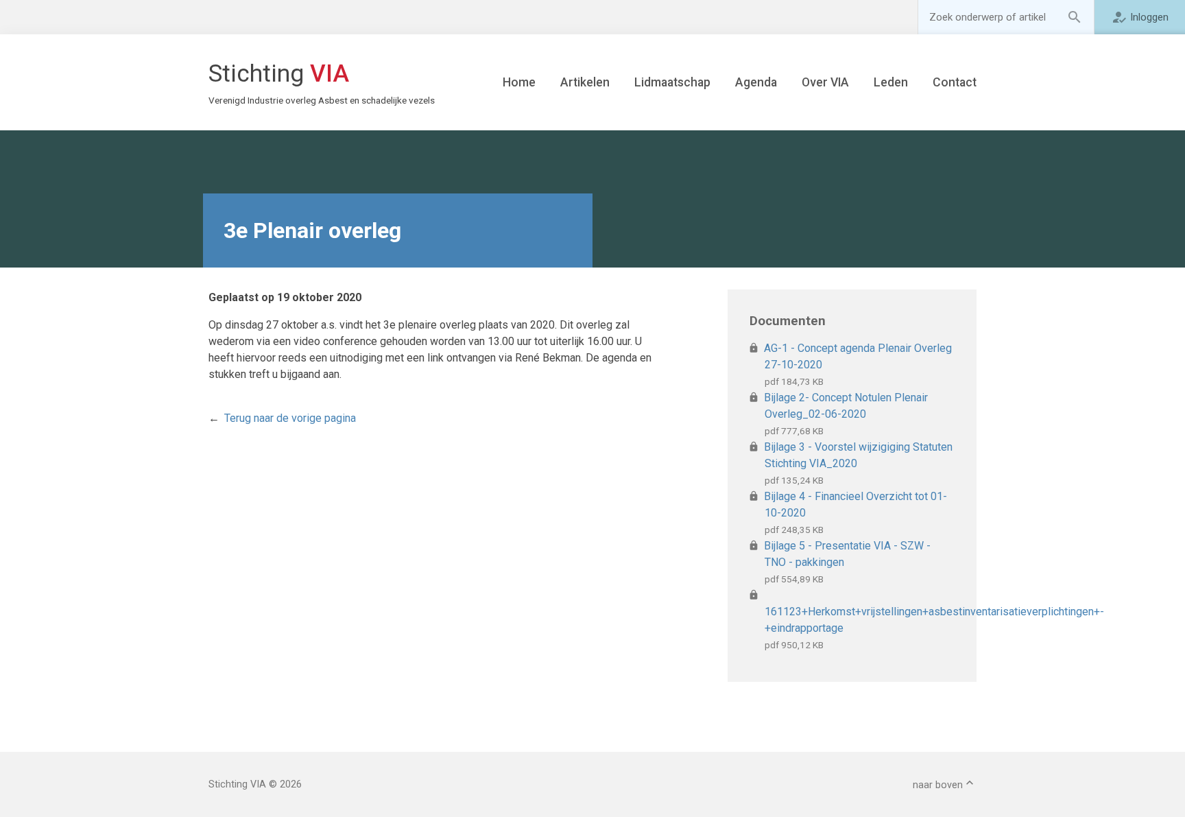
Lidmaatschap (672, 82)
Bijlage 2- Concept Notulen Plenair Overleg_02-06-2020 (846, 406)
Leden (891, 82)
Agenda (756, 82)
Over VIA (825, 82)
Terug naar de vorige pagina (290, 418)
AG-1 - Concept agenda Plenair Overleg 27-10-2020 (858, 356)
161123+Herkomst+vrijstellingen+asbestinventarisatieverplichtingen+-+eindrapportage (860, 620)
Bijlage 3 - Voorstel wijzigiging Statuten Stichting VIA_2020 (859, 455)
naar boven (938, 785)
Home (519, 82)
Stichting (303, 82)
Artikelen (585, 82)
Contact (955, 82)
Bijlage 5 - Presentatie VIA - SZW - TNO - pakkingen (848, 554)
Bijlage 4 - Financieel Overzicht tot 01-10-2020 (856, 504)
